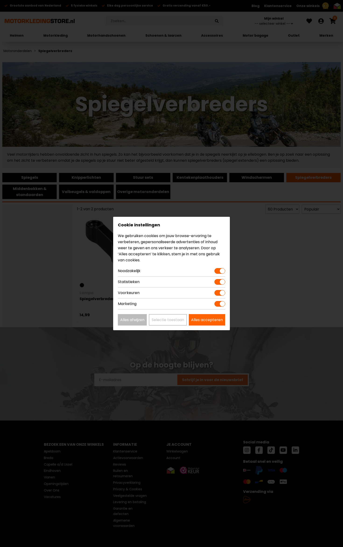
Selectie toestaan (168, 320)
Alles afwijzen (132, 320)
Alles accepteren (207, 320)
